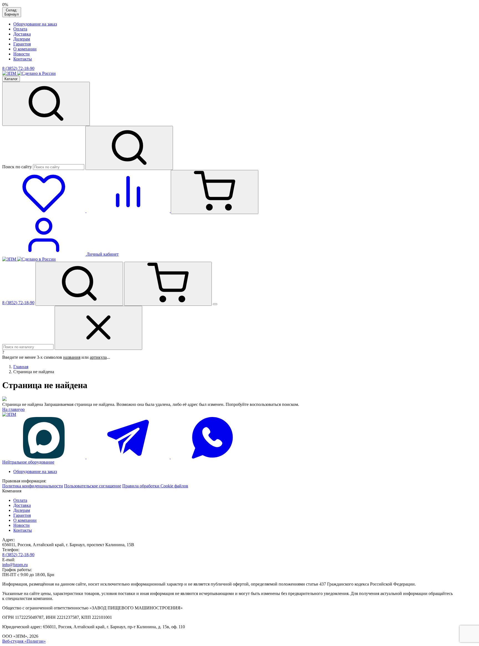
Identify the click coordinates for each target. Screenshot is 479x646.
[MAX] (44, 457)
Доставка (22, 34)
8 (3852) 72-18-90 (18, 302)
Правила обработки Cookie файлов (155, 486)
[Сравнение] (128, 210)
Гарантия (22, 44)
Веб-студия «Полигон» (24, 641)
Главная (20, 366)
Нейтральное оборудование (28, 462)
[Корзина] (214, 192)
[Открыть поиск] (46, 104)
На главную (13, 409)
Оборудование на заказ (35, 24)
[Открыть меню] (215, 304)
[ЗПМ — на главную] (9, 73)
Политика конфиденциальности (32, 486)
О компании (25, 49)
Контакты (22, 59)
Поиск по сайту (17, 166)
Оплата (20, 29)
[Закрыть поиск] (98, 328)
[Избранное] (44, 210)
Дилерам (21, 39)
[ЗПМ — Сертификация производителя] (36, 73)
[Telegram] (128, 457)
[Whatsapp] (212, 457)
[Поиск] (28, 346)
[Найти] (129, 148)
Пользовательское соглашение (92, 486)
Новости (21, 54)
